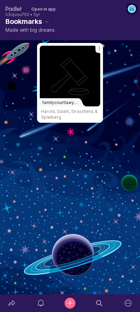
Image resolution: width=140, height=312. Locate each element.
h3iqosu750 (17, 14)
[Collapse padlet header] (47, 21)
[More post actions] (95, 51)
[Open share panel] (11, 303)
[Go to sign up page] (131, 8)
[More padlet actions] (128, 303)
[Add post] (70, 303)
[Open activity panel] (41, 303)
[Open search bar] (99, 303)
